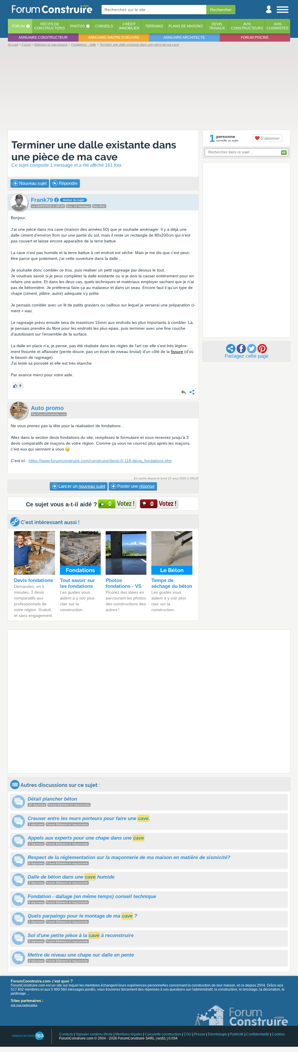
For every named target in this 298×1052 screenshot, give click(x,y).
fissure (177, 351)
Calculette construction (163, 1034)
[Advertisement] (149, 88)
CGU (187, 1034)
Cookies (278, 1034)
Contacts (66, 1034)
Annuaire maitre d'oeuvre (113, 38)
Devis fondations (33, 580)
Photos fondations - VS (123, 583)
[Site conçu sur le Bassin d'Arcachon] (27, 1036)
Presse (199, 1034)
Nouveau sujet (32, 183)
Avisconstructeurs (247, 26)
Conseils (104, 26)
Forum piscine (255, 38)
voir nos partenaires (24, 1005)
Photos (77, 26)
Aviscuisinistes (277, 26)
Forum (18, 26)
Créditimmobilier (129, 26)
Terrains (154, 26)
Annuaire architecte (184, 38)
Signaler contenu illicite (94, 1034)
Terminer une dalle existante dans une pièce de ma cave (93, 151)
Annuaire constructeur (43, 38)
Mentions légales (128, 1034)
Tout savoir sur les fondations (77, 583)
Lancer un (81, 486)
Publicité (237, 1034)
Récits (49, 26)
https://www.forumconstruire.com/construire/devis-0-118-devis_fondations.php (100, 460)
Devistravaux (217, 26)
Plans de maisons (185, 26)
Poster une (135, 486)
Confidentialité (257, 1034)
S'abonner (270, 138)
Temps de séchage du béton (171, 583)
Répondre (67, 183)
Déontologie (217, 1034)
